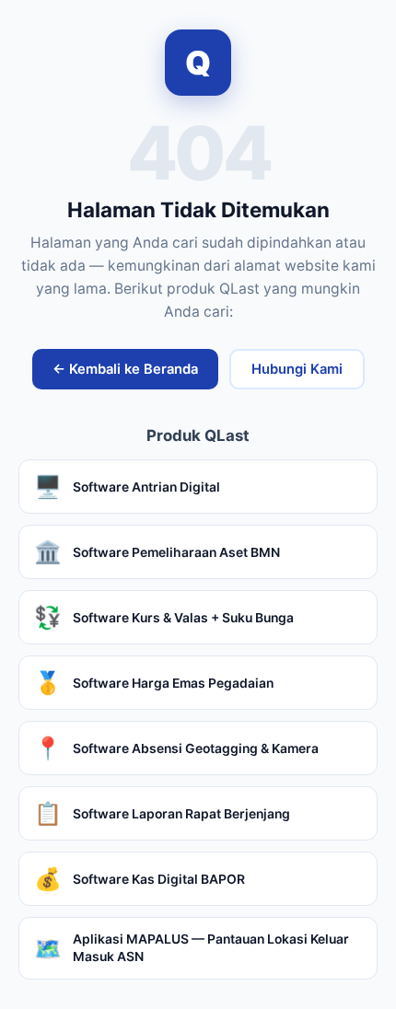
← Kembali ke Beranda (125, 369)
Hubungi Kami (297, 369)
